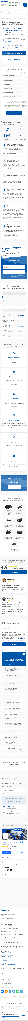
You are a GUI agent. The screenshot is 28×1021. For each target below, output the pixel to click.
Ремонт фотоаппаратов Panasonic (10, 938)
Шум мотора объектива (5, 337)
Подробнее (14, 384)
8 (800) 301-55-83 (6, 956)
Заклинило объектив (5, 321)
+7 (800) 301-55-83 (15, 2)
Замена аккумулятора (7, 88)
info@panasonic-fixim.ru (7, 960)
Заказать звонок (14, 487)
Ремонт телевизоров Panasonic (9, 928)
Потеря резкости (5, 331)
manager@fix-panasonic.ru (8, 964)
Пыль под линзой (5, 326)
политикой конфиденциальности (16, 275)
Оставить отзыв (14, 572)
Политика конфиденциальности (14, 1003)
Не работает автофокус (5, 315)
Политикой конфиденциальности (17, 794)
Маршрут (7, 852)
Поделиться (2, 991)
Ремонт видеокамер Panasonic (9, 931)
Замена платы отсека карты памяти (8, 76)
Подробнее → (21, 315)
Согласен (23, 1015)
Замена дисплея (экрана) (8, 92)
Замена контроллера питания (9, 96)
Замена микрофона (7, 84)
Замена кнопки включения (8, 80)
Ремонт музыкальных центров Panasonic (12, 934)
